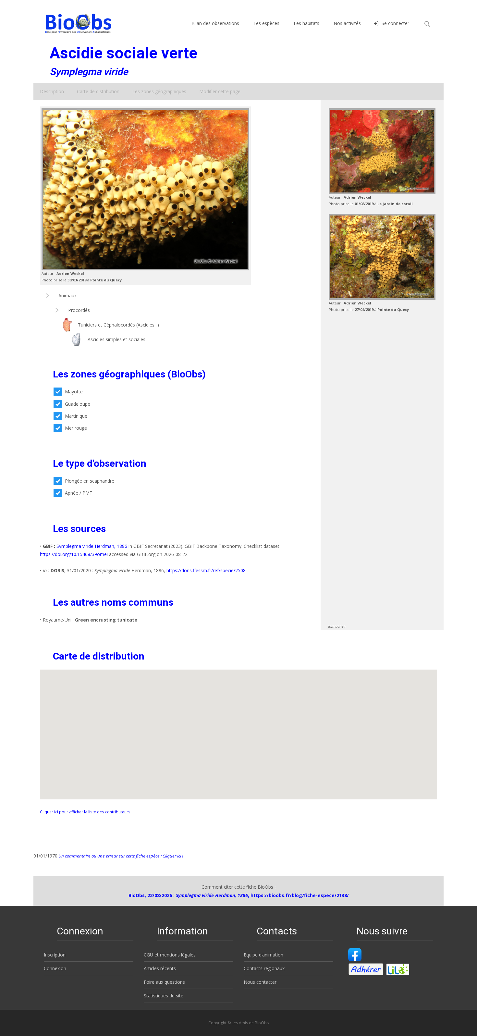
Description (52, 91)
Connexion (55, 968)
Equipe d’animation (263, 955)
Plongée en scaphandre (89, 481)
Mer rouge (76, 428)
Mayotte (74, 391)
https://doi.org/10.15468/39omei (74, 554)
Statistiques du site (163, 996)
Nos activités (347, 23)
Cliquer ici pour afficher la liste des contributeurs (85, 811)
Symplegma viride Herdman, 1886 (91, 546)
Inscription (55, 955)
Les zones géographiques (159, 91)
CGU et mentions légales (170, 955)
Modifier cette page (219, 91)
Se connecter (395, 23)
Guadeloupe (77, 404)
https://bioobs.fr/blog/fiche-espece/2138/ (300, 895)
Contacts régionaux (264, 968)
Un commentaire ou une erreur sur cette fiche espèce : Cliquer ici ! (120, 856)
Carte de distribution (98, 91)
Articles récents (160, 968)
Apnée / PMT (78, 493)
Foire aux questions (164, 982)
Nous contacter (260, 982)
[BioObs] (72, 22)
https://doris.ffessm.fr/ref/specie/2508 (206, 570)
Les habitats (306, 23)
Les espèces (266, 23)
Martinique (76, 416)
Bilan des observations (215, 23)
